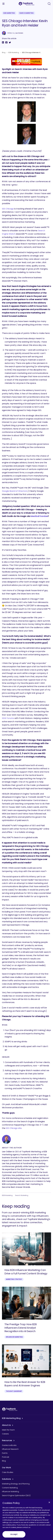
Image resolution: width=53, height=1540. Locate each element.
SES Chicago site (14, 1128)
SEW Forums (8, 718)
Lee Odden (19, 33)
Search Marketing (26, 13)
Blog (3, 52)
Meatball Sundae (39, 516)
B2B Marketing (9, 13)
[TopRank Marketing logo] (10, 1409)
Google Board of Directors (14, 491)
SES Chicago (8, 208)
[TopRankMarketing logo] (26, 3)
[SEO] (26, 62)
